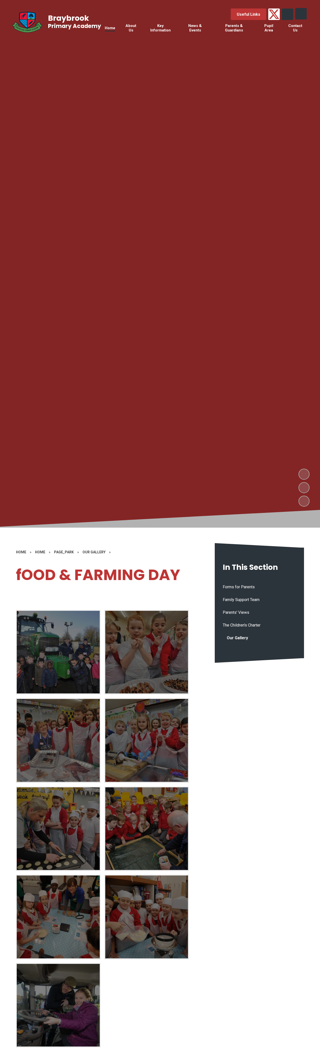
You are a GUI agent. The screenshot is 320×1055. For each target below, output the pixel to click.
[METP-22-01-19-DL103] (58, 1005)
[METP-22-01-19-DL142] (146, 828)
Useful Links (248, 14)
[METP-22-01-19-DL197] (146, 652)
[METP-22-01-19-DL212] (58, 652)
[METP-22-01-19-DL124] (146, 916)
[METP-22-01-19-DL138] (58, 916)
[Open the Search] (287, 14)
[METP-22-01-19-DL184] (58, 740)
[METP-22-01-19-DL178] (146, 740)
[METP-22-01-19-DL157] (58, 828)
